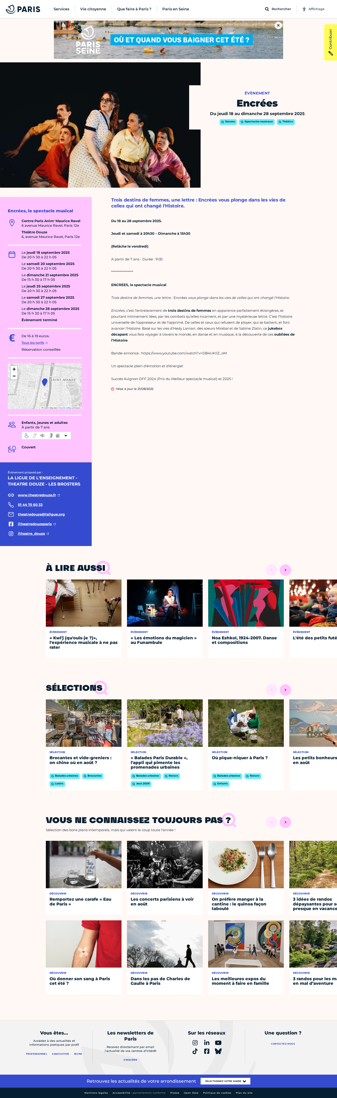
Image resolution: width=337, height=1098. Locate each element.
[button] (44, 382)
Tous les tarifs (33, 343)
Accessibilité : (139, 1092)
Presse (174, 1092)
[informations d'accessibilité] (46, 435)
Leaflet (46, 407)
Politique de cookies (217, 1092)
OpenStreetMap (65, 407)
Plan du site (244, 1092)
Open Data (191, 1092)
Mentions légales (96, 1092)
